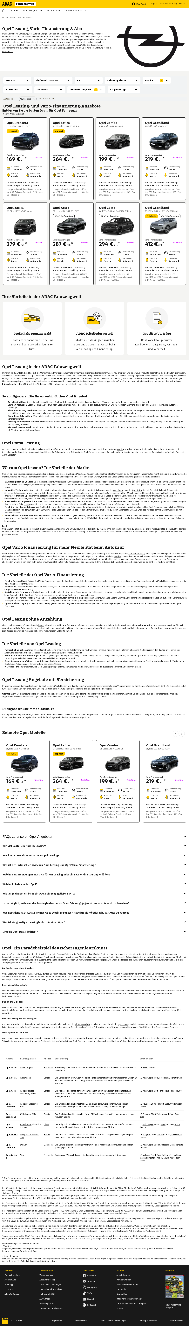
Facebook (91, 1275)
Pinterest (91, 1305)
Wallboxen (52, 10)
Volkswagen (148, 1078)
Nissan (142, 1158)
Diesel (46, 1124)
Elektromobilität (20, 375)
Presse (120, 1308)
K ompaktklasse (27, 1091)
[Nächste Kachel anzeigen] (182, 734)
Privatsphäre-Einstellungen (113, 1320)
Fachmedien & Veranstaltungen (131, 1303)
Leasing (61, 48)
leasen (41, 625)
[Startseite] (20, 4)
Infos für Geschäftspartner (129, 1299)
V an (22, 1155)
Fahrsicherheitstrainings (50, 1289)
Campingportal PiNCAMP (51, 1308)
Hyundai (159, 1158)
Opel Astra (137, 490)
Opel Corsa (118, 490)
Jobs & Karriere (123, 1275)
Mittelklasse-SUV (28, 1114)
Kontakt (182, 3)
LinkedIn (91, 1299)
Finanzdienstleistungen (50, 1284)
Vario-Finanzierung (95, 48)
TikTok (90, 1293)
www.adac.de (165, 3)
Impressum (57, 1320)
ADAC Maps (44, 1299)
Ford (161, 1078)
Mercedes (164, 1145)
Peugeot (174, 1091)
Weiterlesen (7, 51)
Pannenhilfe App (12, 1275)
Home (5, 17)
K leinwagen (25, 1078)
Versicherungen (46, 1275)
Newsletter (122, 1294)
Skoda (177, 1124)
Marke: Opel (25, 99)
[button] (3, 10)
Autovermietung (47, 1279)
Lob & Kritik (122, 1289)
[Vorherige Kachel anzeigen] (175, 734)
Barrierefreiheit (177, 1320)
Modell (7, 512)
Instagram (92, 1287)
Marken (21, 17)
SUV (129, 531)
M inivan (23, 1145)
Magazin (154, 3)
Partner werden (124, 1279)
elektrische (142, 531)
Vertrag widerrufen (148, 1320)
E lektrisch (48, 1067)
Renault (174, 1078)
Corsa (61, 1078)
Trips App (8, 1289)
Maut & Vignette (31, 10)
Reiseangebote (46, 1303)
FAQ (175, 3)
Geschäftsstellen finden (128, 1284)
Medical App (10, 1279)
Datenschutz (81, 1320)
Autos (13, 10)
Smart (145, 1067)
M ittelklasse (25, 1124)
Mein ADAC (141, 4)
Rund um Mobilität (74, 10)
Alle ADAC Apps (11, 1294)
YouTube (91, 1281)
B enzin (47, 1078)
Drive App (8, 1284)
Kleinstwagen (26, 1067)
